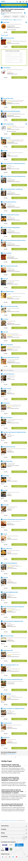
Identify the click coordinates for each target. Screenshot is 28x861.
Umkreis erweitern (10, 753)
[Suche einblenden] (17, 2)
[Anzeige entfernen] (27, 856)
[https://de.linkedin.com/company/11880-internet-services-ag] (13, 857)
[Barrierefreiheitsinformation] (23, 1)
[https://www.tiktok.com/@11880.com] (9, 857)
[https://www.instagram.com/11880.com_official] (6, 857)
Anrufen (5, 32)
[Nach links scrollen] (2, 16)
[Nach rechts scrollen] (26, 16)
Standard (3, 14)
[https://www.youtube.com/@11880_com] (16, 857)
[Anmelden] (20, 2)
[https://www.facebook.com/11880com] (2, 857)
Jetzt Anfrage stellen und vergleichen (14, 5)
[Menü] (26, 2)
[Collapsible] (25, 765)
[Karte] (24, 12)
